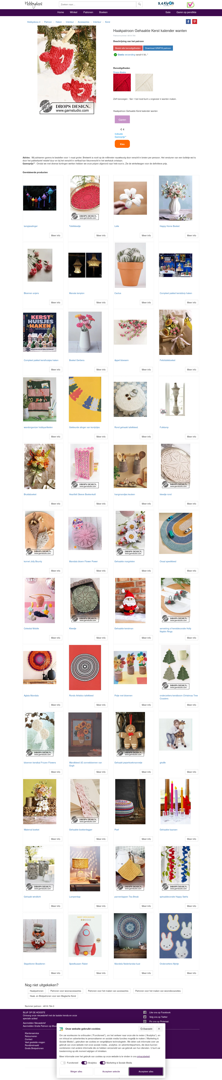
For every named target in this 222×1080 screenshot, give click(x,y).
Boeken (103, 12)
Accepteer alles (146, 1071)
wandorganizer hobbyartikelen (38, 427)
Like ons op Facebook (160, 1012)
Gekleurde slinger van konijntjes (84, 427)
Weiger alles (76, 1071)
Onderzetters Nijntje (169, 963)
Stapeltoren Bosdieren (34, 963)
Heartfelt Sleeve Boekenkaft (82, 494)
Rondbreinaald (32, 1045)
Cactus (117, 293)
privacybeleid (143, 1056)
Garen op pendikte (186, 12)
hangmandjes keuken (124, 494)
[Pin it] (194, 21)
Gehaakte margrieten (124, 561)
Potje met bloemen (123, 695)
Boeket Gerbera (76, 360)
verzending (126, 54)
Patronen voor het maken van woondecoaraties (158, 990)
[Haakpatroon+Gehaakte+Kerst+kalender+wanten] (187, 21)
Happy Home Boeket (170, 226)
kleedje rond (166, 494)
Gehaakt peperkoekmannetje (128, 762)
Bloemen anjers (31, 293)
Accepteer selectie (111, 1071)
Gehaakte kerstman (123, 628)
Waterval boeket (31, 829)
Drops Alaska (119, 72)
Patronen (88, 12)
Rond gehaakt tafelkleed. (126, 427)
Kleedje (72, 628)
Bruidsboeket (30, 494)
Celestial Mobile (31, 628)
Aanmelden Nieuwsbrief (34, 1022)
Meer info (55, 235)
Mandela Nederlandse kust (127, 963)
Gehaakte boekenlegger (80, 829)
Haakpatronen (36, 990)
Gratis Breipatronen (34, 1048)
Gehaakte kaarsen (168, 829)
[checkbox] (68, 1062)
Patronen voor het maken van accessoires (108, 990)
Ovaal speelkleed (168, 561)
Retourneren (31, 1036)
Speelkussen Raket (78, 963)
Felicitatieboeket (167, 360)
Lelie (116, 226)
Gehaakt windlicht (32, 896)
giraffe (163, 762)
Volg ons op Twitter (158, 1016)
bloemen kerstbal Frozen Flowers (40, 762)
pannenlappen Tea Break (126, 896)
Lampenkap (74, 896)
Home (60, 12)
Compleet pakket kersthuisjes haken (41, 360)
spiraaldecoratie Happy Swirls (174, 896)
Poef (116, 829)
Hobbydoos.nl (33, 21)
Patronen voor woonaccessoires (65, 990)
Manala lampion (76, 293)
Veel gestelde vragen (35, 1042)
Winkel (73, 12)
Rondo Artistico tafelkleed (81, 695)
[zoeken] (139, 4)
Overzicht (147, 1028)
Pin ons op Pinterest (159, 1021)
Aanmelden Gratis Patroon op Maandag (42, 1025)
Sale (168, 12)
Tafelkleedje (75, 226)
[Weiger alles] (159, 1029)
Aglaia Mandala (31, 695)
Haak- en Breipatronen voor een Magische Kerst (53, 995)
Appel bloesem (121, 360)
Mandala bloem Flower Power (83, 561)
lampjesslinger (31, 226)
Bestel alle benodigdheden (128, 48)
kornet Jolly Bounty (33, 561)
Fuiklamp (164, 427)
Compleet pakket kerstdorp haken (176, 293)
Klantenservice (32, 1033)
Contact (28, 1039)
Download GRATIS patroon (158, 48)
